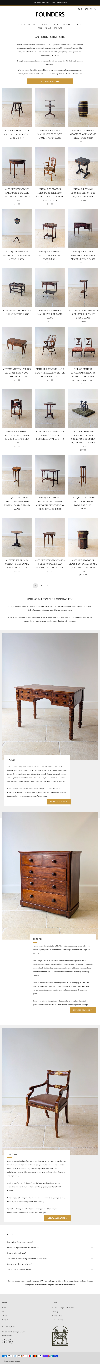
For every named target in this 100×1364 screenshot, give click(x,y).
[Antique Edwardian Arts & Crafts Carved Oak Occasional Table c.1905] (50, 537)
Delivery (55, 1312)
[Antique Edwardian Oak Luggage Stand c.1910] (17, 287)
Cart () (88, 9)
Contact (58, 28)
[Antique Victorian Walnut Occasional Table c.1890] (50, 228)
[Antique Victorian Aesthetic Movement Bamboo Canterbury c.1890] (17, 408)
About (48, 28)
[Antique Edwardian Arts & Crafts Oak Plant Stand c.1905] (83, 287)
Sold (40, 28)
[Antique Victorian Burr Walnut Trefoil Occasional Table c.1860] (50, 408)
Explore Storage (81, 1010)
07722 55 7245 (7, 1336)
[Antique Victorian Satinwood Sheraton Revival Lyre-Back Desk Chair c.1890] (50, 166)
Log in (80, 9)
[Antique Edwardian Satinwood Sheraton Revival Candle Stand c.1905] (17, 475)
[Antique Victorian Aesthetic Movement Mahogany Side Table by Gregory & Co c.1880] (50, 475)
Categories (67, 24)
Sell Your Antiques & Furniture (63, 1308)
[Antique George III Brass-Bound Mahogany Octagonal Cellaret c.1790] (83, 537)
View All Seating (56, 1218)
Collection (24, 24)
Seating (55, 24)
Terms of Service (58, 1320)
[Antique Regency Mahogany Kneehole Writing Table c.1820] (83, 228)
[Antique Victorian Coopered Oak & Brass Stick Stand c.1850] (83, 107)
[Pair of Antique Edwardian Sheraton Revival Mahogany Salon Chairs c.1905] (83, 346)
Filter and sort (51, 81)
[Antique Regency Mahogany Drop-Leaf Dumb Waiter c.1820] (50, 107)
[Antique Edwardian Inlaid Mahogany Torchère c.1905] (83, 475)
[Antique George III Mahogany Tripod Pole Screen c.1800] (17, 228)
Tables (35, 24)
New (79, 24)
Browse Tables (57, 801)
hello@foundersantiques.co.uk (13, 1332)
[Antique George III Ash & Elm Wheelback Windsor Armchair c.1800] (50, 346)
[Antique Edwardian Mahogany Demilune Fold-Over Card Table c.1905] (17, 166)
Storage (45, 24)
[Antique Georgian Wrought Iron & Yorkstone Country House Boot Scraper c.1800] (83, 408)
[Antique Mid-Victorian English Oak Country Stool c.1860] (17, 107)
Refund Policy (57, 1316)
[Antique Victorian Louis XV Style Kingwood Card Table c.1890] (17, 346)
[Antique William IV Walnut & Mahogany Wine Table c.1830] (17, 537)
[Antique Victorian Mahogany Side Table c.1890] (50, 287)
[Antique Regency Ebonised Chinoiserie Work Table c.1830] (83, 166)
